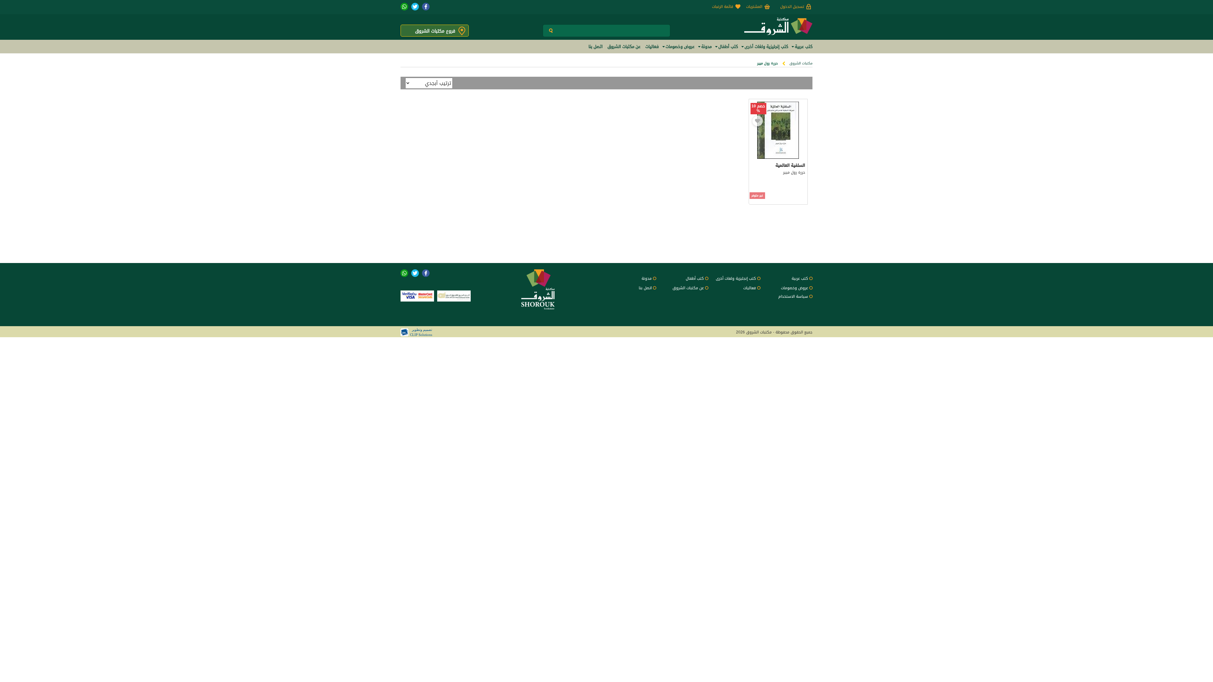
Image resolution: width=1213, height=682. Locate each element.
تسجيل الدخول (792, 6)
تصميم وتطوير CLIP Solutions (421, 332)
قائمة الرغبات (722, 6)
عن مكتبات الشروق (688, 287)
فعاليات (749, 287)
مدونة (647, 278)
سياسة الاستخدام (793, 296)
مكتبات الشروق (800, 63)
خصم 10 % (758, 108)
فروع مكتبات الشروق (435, 31)
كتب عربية (800, 278)
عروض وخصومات (794, 287)
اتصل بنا (645, 287)
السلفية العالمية (790, 165)
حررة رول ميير (794, 172)
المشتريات (754, 6)
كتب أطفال (695, 278)
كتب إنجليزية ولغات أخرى (736, 278)
